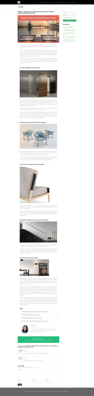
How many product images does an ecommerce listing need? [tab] (35, 311)
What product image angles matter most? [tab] (31, 314)
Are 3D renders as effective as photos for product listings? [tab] (34, 321)
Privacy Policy (59, 391)
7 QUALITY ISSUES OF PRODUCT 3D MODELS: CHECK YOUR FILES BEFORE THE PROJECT (69, 33)
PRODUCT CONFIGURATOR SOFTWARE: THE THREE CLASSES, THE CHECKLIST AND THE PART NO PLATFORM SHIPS (69, 40)
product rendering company (28, 293)
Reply (20, 353)
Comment (19, 369)
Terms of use (70, 17)
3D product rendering (28, 292)
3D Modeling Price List (65, 391)
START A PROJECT (70, 20)
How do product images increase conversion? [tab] (32, 317)
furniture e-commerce (49, 205)
